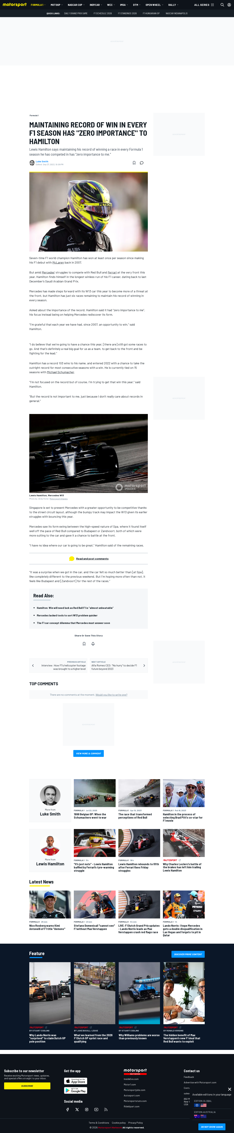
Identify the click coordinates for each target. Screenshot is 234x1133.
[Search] (222, 4)
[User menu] (229, 4)
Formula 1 (37, 4)
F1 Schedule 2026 (103, 13)
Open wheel (153, 4)
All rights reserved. (133, 1127)
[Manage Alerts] (93, 643)
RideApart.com (131, 1106)
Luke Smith (42, 161)
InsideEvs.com (131, 1078)
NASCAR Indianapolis (177, 13)
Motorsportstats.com (135, 1100)
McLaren (58, 262)
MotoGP (55, 4)
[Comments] (143, 162)
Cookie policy (119, 1122)
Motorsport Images (59, 498)
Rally (172, 4)
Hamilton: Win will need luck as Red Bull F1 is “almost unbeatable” (75, 607)
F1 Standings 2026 (127, 13)
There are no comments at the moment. (88, 694)
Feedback (189, 1076)
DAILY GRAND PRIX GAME (76, 13)
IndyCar (95, 4)
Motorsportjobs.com (134, 1089)
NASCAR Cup (75, 4)
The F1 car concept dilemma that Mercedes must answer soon (73, 622)
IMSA (123, 4)
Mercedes (48, 272)
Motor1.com (130, 1084)
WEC (110, 4)
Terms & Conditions (99, 1122)
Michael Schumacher (60, 372)
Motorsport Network (110, 1127)
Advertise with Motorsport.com (200, 1082)
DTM (135, 4)
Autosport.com (132, 1095)
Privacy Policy (135, 1122)
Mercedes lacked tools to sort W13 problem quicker (67, 615)
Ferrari (112, 272)
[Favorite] (134, 162)
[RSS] (105, 1109)
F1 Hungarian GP (151, 13)
